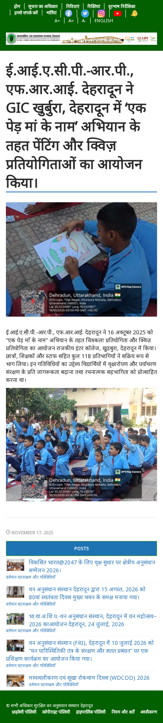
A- (84, 20)
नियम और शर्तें (123, 712)
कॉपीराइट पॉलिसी (56, 712)
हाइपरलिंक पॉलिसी (91, 712)
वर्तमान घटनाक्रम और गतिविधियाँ (30, 577)
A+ (57, 20)
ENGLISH (104, 20)
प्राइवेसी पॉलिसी (24, 712)
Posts (81, 548)
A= (71, 20)
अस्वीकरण (148, 712)
